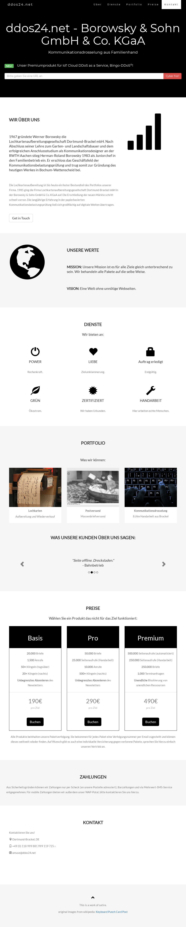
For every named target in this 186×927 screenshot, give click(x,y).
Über (98, 4)
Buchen (35, 722)
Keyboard (102, 911)
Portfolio (134, 4)
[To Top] (93, 898)
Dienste (114, 4)
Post (125, 911)
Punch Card (115, 911)
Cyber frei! (172, 76)
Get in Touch (21, 218)
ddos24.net (20, 5)
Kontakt (171, 4)
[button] (21, 562)
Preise (153, 4)
